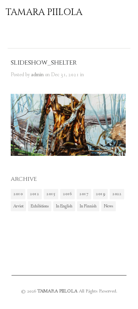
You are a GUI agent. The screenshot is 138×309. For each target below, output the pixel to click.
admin (37, 75)
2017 (84, 194)
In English (64, 206)
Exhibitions (40, 206)
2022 (117, 194)
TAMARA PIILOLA (44, 12)
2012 (34, 194)
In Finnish (88, 206)
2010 (18, 194)
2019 (100, 194)
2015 (51, 194)
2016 (67, 194)
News (108, 206)
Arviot (18, 206)
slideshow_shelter (44, 62)
